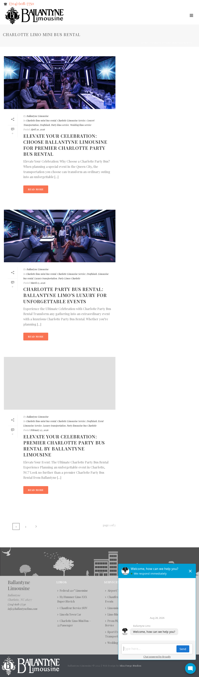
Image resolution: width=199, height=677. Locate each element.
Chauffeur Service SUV (74, 608)
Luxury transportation (45, 278)
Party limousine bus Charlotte (82, 425)
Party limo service (60, 124)
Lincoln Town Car (70, 614)
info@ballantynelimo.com (22, 609)
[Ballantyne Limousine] (30, 665)
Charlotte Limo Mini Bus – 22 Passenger (74, 623)
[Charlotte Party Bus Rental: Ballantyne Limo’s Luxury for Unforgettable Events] (59, 236)
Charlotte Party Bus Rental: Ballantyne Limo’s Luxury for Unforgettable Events (65, 295)
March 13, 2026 (38, 282)
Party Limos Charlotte (69, 278)
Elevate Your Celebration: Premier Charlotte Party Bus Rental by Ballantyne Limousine (64, 445)
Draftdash (45, 124)
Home (144, 42)
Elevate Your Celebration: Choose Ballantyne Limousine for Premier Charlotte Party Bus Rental (65, 145)
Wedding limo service (80, 124)
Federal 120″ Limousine (74, 590)
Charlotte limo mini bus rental (171, 42)
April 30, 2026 (38, 129)
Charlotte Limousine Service (71, 120)
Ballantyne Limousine (38, 116)
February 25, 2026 (39, 430)
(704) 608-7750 (21, 3)
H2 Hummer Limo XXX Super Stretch (72, 599)
